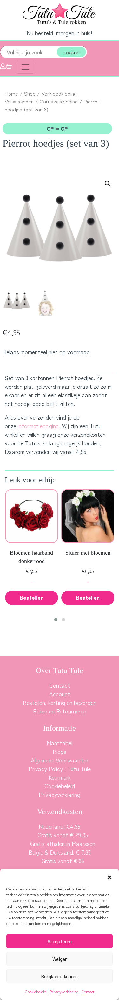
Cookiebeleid (35, 991)
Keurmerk (60, 777)
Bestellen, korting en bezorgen (59, 702)
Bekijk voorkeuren (59, 976)
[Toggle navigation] (25, 67)
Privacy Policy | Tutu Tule (60, 768)
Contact (88, 991)
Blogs (59, 751)
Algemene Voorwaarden (59, 760)
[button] (109, 876)
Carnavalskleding (59, 101)
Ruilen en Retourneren (59, 711)
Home (11, 93)
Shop (30, 93)
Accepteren (59, 941)
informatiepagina (38, 426)
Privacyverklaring (64, 991)
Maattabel (59, 743)
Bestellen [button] (31, 597)
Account (59, 694)
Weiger (59, 958)
